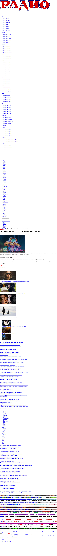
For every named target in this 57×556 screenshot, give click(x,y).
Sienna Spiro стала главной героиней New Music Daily (8, 349)
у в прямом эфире (8, 403)
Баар (3, 176)
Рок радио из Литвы (6, 26)
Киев (10, 531)
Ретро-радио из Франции (6, 91)
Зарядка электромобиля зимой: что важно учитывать (7, 481)
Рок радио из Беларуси (6, 22)
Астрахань (4, 411)
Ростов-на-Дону (5, 200)
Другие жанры (4, 125)
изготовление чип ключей (6, 529)
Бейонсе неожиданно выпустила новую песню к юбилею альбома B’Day (11, 375)
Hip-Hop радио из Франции (7, 113)
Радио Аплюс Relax (3, 512)
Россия (4, 161)
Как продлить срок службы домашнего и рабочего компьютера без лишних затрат (11, 458)
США (4, 170)
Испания (4, 164)
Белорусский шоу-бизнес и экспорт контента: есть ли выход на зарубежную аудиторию (13, 405)
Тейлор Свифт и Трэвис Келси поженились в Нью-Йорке (8, 379)
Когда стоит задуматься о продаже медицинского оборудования (9, 472)
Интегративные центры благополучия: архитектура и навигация (9, 376)
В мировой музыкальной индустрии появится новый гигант (9, 452)
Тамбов (4, 424)
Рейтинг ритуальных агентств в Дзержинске (6, 449)
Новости (3, 211)
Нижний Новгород (6, 418)
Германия (3, 433)
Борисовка (4, 179)
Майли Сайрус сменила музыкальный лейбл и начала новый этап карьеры (11, 342)
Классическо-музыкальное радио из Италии (11, 141)
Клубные (3, 32)
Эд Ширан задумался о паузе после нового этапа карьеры (8, 455)
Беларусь (4, 160)
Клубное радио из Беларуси (7, 38)
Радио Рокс (2, 519)
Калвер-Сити (5, 186)
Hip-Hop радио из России (7, 105)
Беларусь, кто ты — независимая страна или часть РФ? (10, 504)
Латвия (4, 167)
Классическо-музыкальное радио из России (11, 139)
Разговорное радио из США (7, 123)
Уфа (3, 206)
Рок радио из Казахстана (6, 24)
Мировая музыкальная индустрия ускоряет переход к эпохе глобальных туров (12, 462)
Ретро (3, 85)
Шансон (3, 54)
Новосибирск (5, 194)
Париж (4, 198)
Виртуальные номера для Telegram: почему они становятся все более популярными (15, 499)
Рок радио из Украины (6, 20)
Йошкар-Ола (5, 414)
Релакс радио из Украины (7, 97)
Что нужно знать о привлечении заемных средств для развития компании (10, 356)
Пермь (4, 199)
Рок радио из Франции (6, 30)
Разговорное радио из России (7, 117)
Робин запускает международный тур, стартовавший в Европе (9, 352)
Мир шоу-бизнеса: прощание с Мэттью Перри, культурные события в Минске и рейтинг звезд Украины (15, 491)
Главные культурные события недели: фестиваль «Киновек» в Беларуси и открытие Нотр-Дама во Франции (16, 489)
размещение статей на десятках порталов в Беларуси (14, 406)
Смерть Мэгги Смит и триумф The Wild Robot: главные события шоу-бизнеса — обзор (13, 492)
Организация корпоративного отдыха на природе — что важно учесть (10, 479)
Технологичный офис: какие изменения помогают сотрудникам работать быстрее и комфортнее (13, 359)
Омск (4, 197)
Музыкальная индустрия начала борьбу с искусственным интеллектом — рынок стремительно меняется (16, 465)
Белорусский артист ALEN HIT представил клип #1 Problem (9, 478)
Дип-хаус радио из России (7, 46)
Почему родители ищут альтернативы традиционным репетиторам (9, 399)
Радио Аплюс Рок (3, 521)
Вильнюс (4, 180)
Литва (4, 168)
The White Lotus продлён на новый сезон (6, 402)
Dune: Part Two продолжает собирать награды (7, 488)
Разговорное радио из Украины (7, 119)
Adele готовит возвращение (4, 355)
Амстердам (4, 174)
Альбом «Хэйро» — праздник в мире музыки (8, 316)
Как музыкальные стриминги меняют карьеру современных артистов (10, 346)
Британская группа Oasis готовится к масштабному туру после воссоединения (12, 383)
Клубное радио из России (7, 34)
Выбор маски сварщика (3, 396)
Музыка (4, 214)
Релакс (3, 93)
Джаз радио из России (8, 145)
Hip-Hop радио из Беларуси (7, 109)
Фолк (4, 127)
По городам (3, 172)
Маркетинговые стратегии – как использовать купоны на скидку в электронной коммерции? (17, 509)
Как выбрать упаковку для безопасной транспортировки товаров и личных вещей (11, 373)
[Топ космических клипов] (8, 303)
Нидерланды (4, 169)
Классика (4, 137)
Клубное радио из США (6, 42)
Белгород (4, 177)
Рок (2, 16)
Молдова (3, 440)
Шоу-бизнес (14, 536)
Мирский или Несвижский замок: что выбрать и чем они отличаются (10, 345)
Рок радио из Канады (6, 28)
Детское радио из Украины (9, 157)
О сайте (3, 215)
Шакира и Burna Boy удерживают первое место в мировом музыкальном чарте (12, 366)
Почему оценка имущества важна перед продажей (7, 461)
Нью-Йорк (4, 195)
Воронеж (4, 182)
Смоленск (4, 203)
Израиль (4, 163)
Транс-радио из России (6, 62)
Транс (3, 60)
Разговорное (4, 115)
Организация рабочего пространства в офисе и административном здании (10, 343)
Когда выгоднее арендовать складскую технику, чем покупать (9, 469)
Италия (4, 165)
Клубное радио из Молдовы (7, 40)
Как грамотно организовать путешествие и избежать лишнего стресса (10, 471)
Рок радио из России (6, 18)
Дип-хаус (3, 44)
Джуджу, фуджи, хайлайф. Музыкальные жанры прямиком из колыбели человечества (14, 326)
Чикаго (4, 210)
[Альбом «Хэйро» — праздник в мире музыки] (8, 315)
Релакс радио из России (6, 95)
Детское (4, 153)
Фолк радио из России (8, 129)
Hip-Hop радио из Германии (7, 111)
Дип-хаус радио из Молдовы (7, 52)
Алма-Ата (4, 173)
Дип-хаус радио (9, 534)
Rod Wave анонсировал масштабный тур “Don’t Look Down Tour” (10, 353)
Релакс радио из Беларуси (7, 99)
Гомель (4, 183)
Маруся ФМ (2, 500)
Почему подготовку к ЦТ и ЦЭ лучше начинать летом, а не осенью (9, 451)
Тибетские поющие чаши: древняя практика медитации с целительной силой (11, 382)
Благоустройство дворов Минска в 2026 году (6, 389)
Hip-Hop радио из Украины (7, 107)
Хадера (4, 208)
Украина (4, 162)
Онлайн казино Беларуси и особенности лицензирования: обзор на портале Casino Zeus (16, 511)
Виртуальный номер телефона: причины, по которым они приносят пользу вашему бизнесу (17, 495)
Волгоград (4, 413)
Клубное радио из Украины (7, 36)
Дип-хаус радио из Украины (7, 48)
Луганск (4, 429)
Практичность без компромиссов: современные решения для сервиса (10, 482)
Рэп (2, 103)
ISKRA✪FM (2, 516)
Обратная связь (4, 216)
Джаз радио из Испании (8, 151)
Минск (4, 191)
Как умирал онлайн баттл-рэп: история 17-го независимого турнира (12, 293)
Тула (4, 425)
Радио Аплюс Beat (3, 528)
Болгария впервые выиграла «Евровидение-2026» (7, 393)
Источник (1, 265)
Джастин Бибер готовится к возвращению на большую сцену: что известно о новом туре (13, 386)
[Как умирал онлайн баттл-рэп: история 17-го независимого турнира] (8, 291)
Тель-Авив (4, 205)
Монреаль (4, 192)
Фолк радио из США (8, 133)
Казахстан (3, 437)
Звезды (12, 534)
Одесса (4, 430)
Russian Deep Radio (3, 514)
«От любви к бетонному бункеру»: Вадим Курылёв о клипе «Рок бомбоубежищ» (14, 281)
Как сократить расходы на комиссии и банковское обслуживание (9, 369)
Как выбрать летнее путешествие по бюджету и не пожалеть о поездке (10, 363)
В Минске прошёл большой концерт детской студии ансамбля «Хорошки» (11, 392)
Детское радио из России (8, 155)
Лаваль (4, 189)
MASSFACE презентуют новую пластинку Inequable (9, 333)
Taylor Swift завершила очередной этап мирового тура (8, 485)
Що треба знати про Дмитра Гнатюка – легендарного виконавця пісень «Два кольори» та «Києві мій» (18, 502)
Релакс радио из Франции (7, 101)
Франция (4, 171)
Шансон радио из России (7, 56)
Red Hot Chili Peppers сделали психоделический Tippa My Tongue (12, 507)
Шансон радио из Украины (7, 58)
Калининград (5, 185)
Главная (1, 228)
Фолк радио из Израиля (8, 131)
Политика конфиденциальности (6, 541)
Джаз (4, 143)
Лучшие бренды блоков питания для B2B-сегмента (7, 365)
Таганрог (4, 204)
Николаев (4, 196)
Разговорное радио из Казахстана (8, 121)
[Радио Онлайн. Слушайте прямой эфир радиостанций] (25, 10)
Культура (16, 534)
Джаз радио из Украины (8, 147)
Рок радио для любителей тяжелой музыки (49, 535)
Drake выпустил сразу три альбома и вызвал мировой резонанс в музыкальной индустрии (13, 395)
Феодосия (4, 207)
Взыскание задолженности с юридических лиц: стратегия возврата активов (11, 459)
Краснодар (4, 188)
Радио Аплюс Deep (3, 523)
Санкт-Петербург (5, 202)
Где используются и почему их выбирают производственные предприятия (10, 445)
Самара (4, 201)
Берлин (4, 434)
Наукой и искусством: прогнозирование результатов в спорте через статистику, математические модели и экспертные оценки (22, 497)
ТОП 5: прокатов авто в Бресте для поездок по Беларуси (8, 448)
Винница (4, 428)
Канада (4, 166)
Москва (4, 193)
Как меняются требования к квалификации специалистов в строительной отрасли (11, 362)
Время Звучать (2, 524)
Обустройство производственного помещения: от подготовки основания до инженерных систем (14, 372)
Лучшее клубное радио (21, 534)
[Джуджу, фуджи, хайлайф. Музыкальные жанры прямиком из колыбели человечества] (6, 325)
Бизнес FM (2, 526)
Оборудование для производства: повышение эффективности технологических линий (12, 468)
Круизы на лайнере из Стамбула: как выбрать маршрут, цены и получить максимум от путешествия (14, 385)
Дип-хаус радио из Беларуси (7, 50)
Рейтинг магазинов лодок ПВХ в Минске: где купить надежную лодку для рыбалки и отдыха (13, 475)
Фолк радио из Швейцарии (9, 135)
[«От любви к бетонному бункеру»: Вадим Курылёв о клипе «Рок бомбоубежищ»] (8, 279)
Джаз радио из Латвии (8, 149)
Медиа (4, 213)
